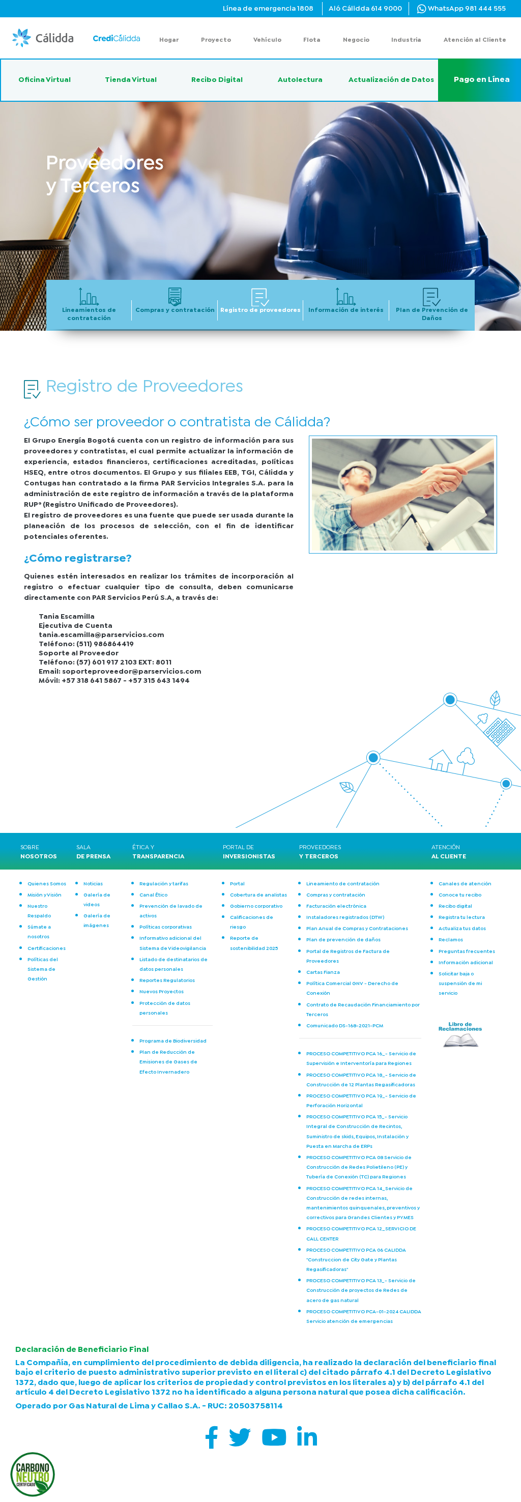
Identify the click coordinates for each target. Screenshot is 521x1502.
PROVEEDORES (320, 852)
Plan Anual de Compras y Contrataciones (357, 929)
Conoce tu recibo (460, 895)
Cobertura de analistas (258, 895)
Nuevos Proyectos (161, 992)
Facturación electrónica (336, 906)
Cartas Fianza (323, 972)
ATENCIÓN (448, 852)
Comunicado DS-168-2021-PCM (344, 1026)
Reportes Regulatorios (167, 980)
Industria (406, 40)
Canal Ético (153, 895)
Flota (312, 40)
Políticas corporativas (165, 927)
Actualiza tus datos (462, 929)
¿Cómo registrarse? (78, 558)
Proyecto (216, 40)
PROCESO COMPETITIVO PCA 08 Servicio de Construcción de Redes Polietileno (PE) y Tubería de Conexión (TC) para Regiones (359, 1167)
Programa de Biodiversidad (173, 1041)
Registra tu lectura (462, 917)
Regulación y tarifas (163, 884)
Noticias (93, 884)
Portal (237, 884)
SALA (93, 852)
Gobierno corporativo (256, 906)
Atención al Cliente (475, 40)
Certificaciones (46, 948)
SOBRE (38, 852)
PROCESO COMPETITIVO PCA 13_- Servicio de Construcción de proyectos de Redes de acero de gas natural (361, 1291)
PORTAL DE (246, 852)
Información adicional (466, 963)
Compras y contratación (335, 895)
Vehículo (267, 40)
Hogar (169, 40)
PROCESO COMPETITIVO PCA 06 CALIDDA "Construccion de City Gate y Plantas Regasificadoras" (356, 1260)
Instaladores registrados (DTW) (345, 917)
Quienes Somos (46, 884)
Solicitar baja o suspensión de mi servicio (460, 984)
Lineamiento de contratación (343, 884)
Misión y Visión (44, 895)
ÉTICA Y (155, 852)
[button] (115, 38)
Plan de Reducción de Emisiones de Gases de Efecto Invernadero (168, 1062)
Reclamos (451, 940)
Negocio (356, 40)
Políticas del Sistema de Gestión (42, 969)
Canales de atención (465, 884)
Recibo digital (455, 906)
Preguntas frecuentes (467, 951)
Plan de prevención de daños (343, 940)
